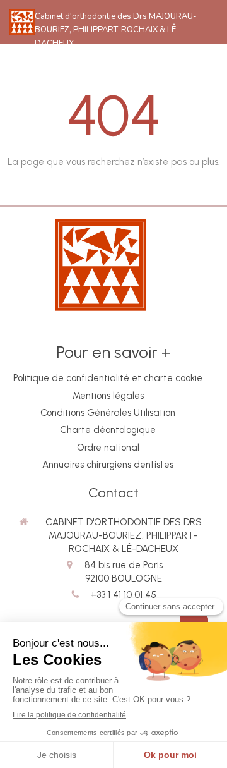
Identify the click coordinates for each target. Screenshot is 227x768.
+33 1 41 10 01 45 (123, 594)
